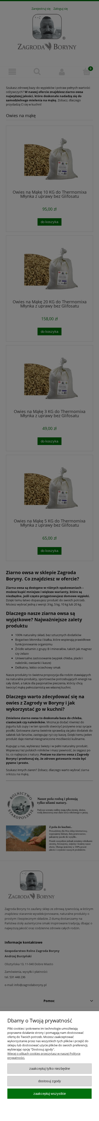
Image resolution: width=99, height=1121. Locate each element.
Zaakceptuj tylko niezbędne (49, 1068)
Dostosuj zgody (49, 1081)
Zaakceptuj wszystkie (49, 1093)
